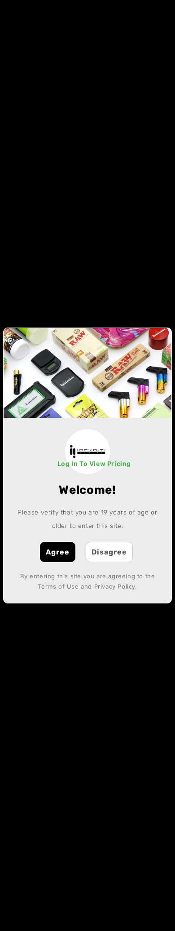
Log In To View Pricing (94, 463)
